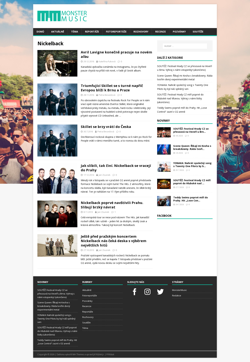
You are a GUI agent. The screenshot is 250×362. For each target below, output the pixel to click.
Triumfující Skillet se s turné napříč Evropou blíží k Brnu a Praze (112, 87)
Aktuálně (57, 31)
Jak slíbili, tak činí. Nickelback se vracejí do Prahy (116, 167)
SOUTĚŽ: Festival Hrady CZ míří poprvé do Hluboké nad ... (192, 182)
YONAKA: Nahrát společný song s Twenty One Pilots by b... (192, 164)
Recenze (160, 31)
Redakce (176, 295)
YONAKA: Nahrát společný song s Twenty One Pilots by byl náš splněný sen (56, 319)
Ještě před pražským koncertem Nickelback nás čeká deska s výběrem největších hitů (113, 241)
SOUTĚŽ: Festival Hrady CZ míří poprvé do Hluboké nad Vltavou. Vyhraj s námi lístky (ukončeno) (180, 98)
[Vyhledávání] (185, 46)
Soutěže (198, 31)
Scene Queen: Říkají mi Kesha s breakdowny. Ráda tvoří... (192, 147)
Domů (40, 31)
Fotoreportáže (116, 31)
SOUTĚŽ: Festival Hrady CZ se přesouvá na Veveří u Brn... (191, 130)
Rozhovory (141, 31)
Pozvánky (179, 31)
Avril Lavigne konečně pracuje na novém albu (116, 54)
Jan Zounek (104, 174)
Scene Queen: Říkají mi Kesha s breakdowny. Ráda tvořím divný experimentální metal (53, 306)
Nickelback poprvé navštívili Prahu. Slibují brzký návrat (112, 204)
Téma (74, 31)
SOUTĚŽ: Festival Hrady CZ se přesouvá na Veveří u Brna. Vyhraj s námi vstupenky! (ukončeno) (55, 294)
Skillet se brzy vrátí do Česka (106, 126)
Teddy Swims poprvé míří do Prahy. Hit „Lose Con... (190, 199)
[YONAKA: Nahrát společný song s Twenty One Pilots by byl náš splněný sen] (164, 169)
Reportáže (92, 31)
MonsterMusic (179, 290)
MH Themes (78, 354)
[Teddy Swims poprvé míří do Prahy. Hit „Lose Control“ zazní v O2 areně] (164, 204)
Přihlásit (110, 354)
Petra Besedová (107, 94)
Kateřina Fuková (107, 61)
